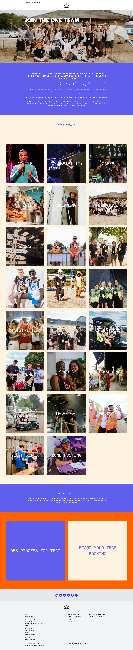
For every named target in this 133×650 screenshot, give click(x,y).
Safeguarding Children (32, 636)
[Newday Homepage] (66, 5)
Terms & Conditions (31, 637)
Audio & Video (29, 630)
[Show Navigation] (107, 2)
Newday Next (29, 625)
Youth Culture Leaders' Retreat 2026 (37, 627)
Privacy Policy (30, 639)
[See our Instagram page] (72, 595)
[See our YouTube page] (56, 595)
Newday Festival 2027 (32, 618)
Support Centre (30, 634)
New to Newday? (30, 619)
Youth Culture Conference (33, 628)
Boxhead (41, 645)
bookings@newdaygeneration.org (77, 643)
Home (26, 614)
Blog (26, 632)
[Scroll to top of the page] (66, 606)
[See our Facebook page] (76, 595)
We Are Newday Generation (33, 623)
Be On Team (28, 621)
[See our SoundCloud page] (64, 595)
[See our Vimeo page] (60, 595)
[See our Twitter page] (68, 595)
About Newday (29, 616)
